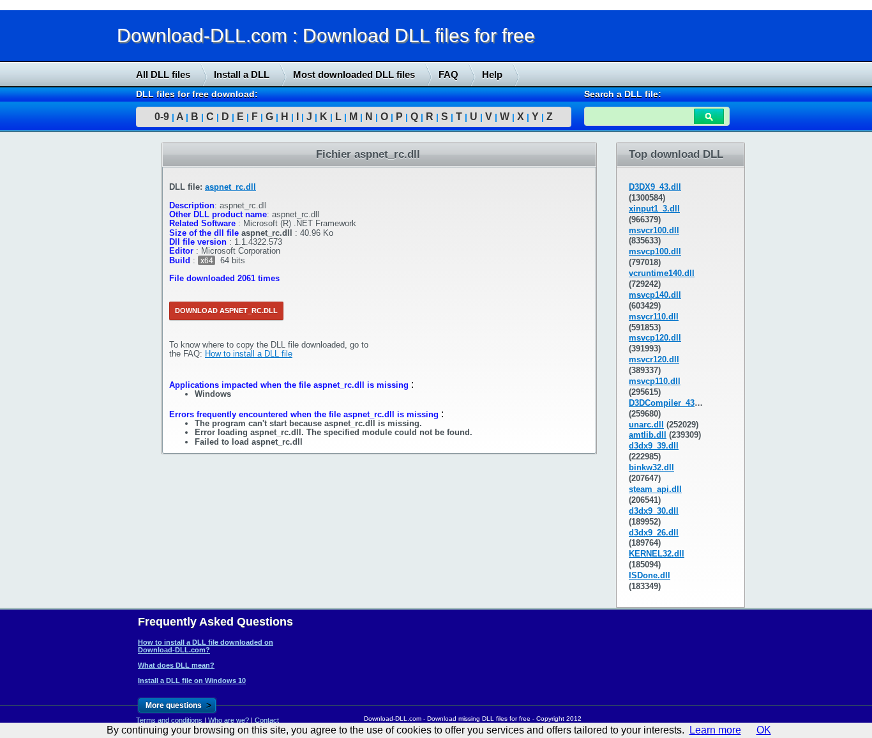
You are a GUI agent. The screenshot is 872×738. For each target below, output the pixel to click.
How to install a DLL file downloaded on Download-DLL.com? (205, 646)
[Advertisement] (96, 336)
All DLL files (163, 74)
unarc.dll (646, 424)
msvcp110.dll (654, 381)
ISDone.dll (649, 575)
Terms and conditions (169, 720)
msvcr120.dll (654, 359)
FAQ (448, 74)
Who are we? (228, 720)
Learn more (715, 730)
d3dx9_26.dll (654, 532)
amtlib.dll (647, 435)
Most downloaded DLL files (354, 74)
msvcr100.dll (654, 230)
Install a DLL (241, 74)
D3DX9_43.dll (655, 187)
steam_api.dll (655, 489)
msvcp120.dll (655, 337)
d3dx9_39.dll (654, 445)
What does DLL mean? (176, 665)
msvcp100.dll (655, 251)
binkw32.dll (651, 467)
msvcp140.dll (655, 295)
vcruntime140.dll (662, 273)
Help (492, 74)
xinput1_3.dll (654, 208)
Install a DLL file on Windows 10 (192, 680)
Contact (267, 720)
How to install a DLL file (248, 353)
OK (763, 730)
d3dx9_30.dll (654, 511)
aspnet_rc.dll (230, 187)
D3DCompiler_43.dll (668, 403)
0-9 (161, 116)
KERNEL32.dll (656, 553)
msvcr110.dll (654, 316)
